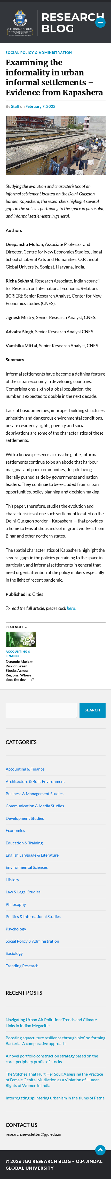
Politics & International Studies (33, 916)
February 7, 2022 (41, 106)
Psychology (16, 928)
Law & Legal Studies (23, 891)
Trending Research (22, 965)
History (12, 879)
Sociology (14, 953)
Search (92, 710)
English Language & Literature (32, 854)
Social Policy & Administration (39, 53)
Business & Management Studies (35, 793)
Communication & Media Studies (35, 805)
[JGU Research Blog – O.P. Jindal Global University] (56, 23)
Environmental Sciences (27, 867)
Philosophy (16, 904)
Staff (15, 106)
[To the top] (100, 1150)
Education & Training (24, 842)
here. (71, 608)
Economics (15, 830)
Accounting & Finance (25, 768)
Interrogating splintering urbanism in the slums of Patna (55, 1097)
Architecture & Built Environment (35, 781)
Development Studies (25, 818)
